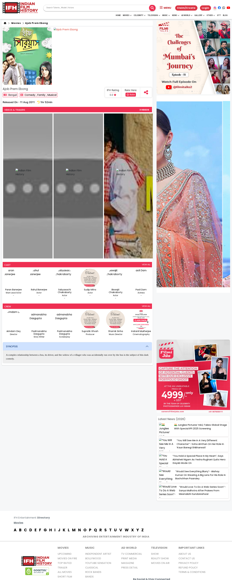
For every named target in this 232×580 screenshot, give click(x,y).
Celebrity (138, 15)
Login (205, 7)
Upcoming (64, 554)
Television (153, 15)
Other (210, 15)
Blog (225, 15)
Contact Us (186, 558)
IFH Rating (113, 90)
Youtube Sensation (98, 563)
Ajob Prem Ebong (36, 23)
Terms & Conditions (191, 572)
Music (165, 15)
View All (146, 264)
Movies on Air (160, 563)
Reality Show (160, 558)
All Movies (65, 572)
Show (155, 554)
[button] (165, 8)
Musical (52, 95)
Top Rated (65, 563)
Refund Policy (188, 567)
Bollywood (93, 558)
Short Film (65, 576)
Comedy (30, 95)
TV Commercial (131, 554)
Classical (91, 567)
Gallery (198, 15)
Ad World (185, 15)
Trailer (62, 567)
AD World (129, 548)
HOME (118, 15)
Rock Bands (93, 572)
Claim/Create (186, 7)
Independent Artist (98, 554)
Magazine (127, 563)
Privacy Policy (188, 563)
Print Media (129, 558)
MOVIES (63, 548)
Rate (132, 94)
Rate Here (131, 90)
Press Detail (129, 567)
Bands (89, 576)
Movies (126, 15)
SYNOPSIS (12, 346)
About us (184, 554)
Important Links (191, 548)
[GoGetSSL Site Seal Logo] (37, 571)
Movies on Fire (67, 558)
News (174, 15)
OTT (219, 15)
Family (41, 95)
